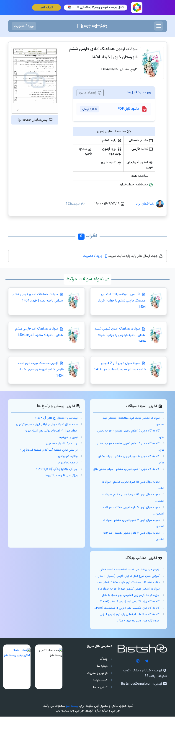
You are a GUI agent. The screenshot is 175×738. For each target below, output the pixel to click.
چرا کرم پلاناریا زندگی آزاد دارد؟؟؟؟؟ (56, 469)
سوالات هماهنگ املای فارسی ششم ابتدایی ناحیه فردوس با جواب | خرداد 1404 (120, 335)
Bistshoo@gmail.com (136, 683)
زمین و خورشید (68, 437)
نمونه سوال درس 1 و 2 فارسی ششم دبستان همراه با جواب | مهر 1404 (120, 366)
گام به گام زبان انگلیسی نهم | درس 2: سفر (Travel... (128, 601)
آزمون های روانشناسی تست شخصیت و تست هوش (130, 569)
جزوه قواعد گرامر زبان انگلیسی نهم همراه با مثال (131, 595)
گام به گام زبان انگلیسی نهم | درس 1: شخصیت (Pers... (126, 608)
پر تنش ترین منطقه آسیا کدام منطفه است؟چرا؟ (48, 450)
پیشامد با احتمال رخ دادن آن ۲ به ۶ (56, 418)
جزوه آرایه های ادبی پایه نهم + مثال (138, 620)
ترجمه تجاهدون (67, 462)
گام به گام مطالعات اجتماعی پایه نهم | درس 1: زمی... (128, 614)
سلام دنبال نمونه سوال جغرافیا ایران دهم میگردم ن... (45, 424)
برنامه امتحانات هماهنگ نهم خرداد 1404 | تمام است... (127, 582)
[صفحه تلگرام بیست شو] (146, 661)
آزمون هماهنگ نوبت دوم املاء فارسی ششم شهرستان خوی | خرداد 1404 (41, 369)
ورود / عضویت (24, 26)
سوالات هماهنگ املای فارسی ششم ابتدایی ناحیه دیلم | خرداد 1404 (38, 297)
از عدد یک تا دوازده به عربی (61, 443)
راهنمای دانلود (88, 92)
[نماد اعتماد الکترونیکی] (17, 667)
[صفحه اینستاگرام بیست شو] (138, 661)
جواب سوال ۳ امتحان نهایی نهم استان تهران (51, 431)
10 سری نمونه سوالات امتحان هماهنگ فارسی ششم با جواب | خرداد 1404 (122, 300)
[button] (48, 667)
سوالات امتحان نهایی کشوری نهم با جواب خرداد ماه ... (127, 589)
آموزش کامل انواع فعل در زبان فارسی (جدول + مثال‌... (127, 576)
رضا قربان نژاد (145, 203)
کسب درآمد (100, 680)
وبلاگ (104, 659)
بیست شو (72, 706)
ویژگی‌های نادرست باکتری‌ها (61, 475)
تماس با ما (100, 687)
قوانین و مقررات (97, 673)
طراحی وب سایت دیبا (70, 710)
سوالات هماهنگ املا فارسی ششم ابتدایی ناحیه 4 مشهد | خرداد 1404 (39, 332)
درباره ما (102, 666)
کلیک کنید (46, 7)
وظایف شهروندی (67, 456)
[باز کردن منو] (158, 26)
